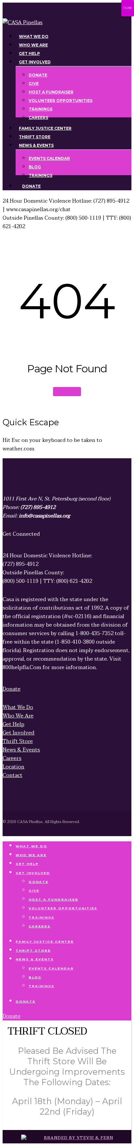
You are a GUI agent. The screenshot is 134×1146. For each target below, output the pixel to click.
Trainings (41, 917)
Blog (35, 977)
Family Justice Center (45, 941)
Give (34, 890)
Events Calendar (51, 968)
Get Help (27, 864)
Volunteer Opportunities (63, 908)
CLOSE (128, 8)
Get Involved (33, 873)
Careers (39, 926)
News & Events (35, 959)
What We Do (31, 846)
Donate (38, 882)
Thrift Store (33, 950)
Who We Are (31, 855)
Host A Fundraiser (53, 899)
